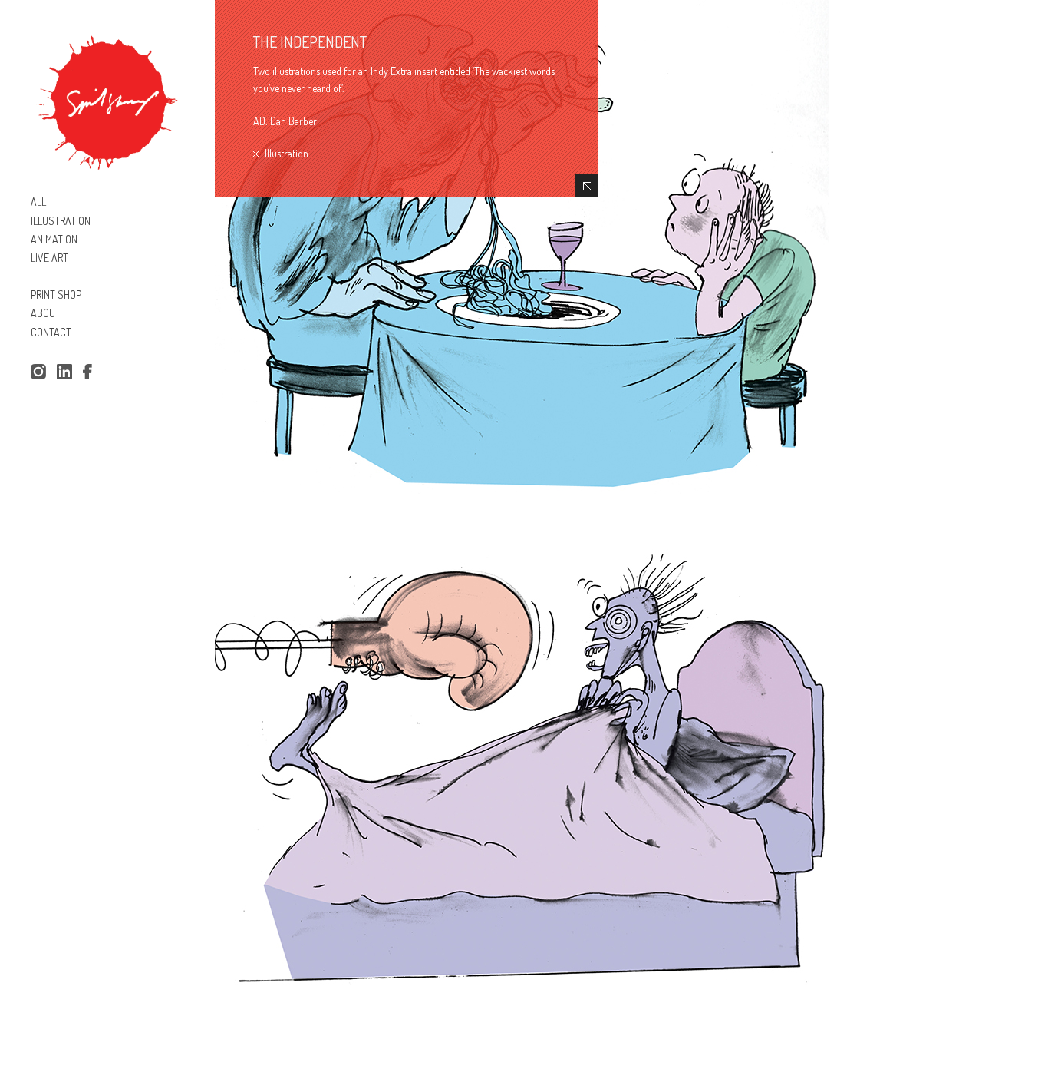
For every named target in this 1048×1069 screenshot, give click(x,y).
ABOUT (46, 312)
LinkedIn (64, 372)
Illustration (286, 153)
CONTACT (51, 332)
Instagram (38, 372)
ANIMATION (54, 239)
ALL (38, 201)
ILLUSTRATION (61, 220)
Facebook (90, 372)
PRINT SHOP (56, 294)
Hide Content (586, 185)
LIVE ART (49, 257)
